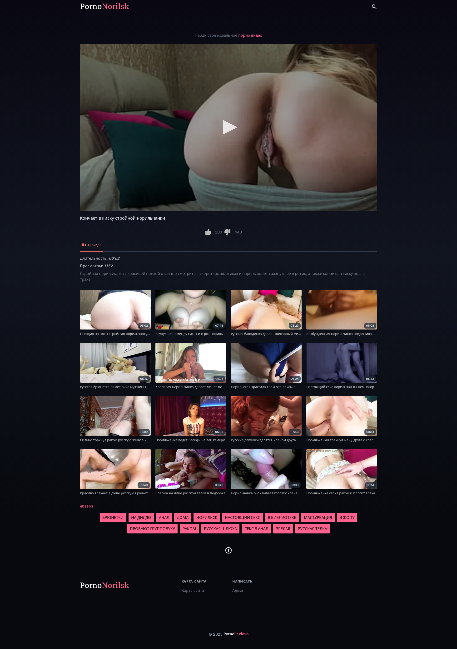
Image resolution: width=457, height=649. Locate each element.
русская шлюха (220, 528)
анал (164, 517)
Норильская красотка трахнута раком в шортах (270, 387)
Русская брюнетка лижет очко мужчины (113, 387)
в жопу (347, 517)
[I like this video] (208, 232)
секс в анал (256, 528)
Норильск (206, 517)
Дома (183, 517)
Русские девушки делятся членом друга (263, 440)
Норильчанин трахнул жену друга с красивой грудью (350, 440)
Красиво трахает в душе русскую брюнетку (115, 493)
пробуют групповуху (152, 528)
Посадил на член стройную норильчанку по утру (120, 334)
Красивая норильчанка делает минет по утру (192, 387)
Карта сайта (193, 590)
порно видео (250, 35)
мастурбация (318, 517)
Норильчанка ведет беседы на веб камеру (190, 440)
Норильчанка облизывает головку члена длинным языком (279, 493)
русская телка (312, 528)
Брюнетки (113, 517)
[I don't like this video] (227, 232)
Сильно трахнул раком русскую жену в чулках (117, 440)
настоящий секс (242, 517)
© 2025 (216, 634)
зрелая (283, 528)
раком (189, 528)
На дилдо (141, 517)
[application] (228, 127)
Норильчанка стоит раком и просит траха (340, 493)
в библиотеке (282, 517)
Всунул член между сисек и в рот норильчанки (194, 334)
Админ (238, 590)
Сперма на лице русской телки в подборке (190, 493)
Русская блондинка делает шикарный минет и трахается (277, 334)
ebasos (86, 506)
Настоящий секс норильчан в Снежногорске (342, 387)
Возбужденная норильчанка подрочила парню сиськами (353, 334)
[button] (228, 127)
